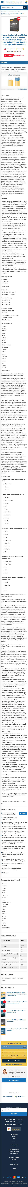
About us (14, 1136)
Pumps (3, 980)
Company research (14, 1149)
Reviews (14, 1141)
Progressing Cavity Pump (8, 978)
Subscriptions (14, 1153)
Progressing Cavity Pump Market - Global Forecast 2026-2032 (16, 1011)
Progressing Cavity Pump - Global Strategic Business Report (16, 1020)
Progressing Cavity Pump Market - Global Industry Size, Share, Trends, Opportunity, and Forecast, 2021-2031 (17, 994)
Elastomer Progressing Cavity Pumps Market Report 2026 (17, 1029)
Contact (14, 1159)
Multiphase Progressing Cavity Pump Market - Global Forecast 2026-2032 (17, 1002)
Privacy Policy (11, 1181)
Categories (14, 1147)
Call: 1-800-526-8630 (14, 1076)
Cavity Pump (20, 978)
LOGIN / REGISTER (14, 1164)
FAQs (14, 1162)
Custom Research (14, 1151)
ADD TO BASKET (14, 1060)
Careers (14, 1138)
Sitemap (6, 1181)
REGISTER (14, 1114)
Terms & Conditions (19, 1181)
